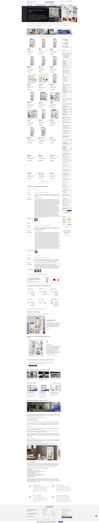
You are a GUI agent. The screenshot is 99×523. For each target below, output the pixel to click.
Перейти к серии (48, 329)
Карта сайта (63, 519)
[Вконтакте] (62, 511)
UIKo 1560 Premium (42, 433)
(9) (59, 50)
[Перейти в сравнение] (65, 2)
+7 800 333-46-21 (32, 513)
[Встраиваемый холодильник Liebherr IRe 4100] (32, 43)
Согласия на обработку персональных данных (49, 522)
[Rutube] (66, 511)
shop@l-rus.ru (64, 513)
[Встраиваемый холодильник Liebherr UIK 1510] (32, 79)
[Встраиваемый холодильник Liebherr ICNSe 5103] (32, 168)
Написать (66, 235)
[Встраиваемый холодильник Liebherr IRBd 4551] (43, 132)
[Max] (64, 511)
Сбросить (64, 210)
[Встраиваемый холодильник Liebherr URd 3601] (55, 97)
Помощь (53, 513)
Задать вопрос (32, 365)
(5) (48, 50)
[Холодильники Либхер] (49, 2)
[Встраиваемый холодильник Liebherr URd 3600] (55, 132)
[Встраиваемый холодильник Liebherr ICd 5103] (32, 61)
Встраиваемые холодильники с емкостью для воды (64, 23)
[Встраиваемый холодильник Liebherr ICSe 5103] (55, 43)
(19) (36, 103)
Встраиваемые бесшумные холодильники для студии (34, 25)
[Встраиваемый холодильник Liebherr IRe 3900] (43, 97)
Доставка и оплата (45, 511)
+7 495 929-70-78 (32, 509)
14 (47, 183)
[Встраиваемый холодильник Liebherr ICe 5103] (55, 61)
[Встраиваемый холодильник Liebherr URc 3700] (32, 114)
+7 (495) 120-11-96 (67, 232)
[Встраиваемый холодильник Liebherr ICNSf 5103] (32, 97)
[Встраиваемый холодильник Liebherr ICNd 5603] (43, 150)
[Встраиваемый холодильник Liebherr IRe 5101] (43, 114)
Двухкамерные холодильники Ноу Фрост (42, 23)
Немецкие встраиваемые (52, 23)
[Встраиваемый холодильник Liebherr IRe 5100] (55, 79)
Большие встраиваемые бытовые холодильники (62, 25)
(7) (59, 85)
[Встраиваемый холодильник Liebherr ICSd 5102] (32, 150)
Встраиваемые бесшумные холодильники (48, 25)
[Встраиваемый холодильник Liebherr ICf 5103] (43, 43)
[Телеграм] (69, 511)
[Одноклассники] (67, 511)
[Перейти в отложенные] (62, 2)
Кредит (44, 513)
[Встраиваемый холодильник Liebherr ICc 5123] (55, 168)
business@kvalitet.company (66, 515)
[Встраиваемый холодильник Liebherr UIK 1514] (43, 79)
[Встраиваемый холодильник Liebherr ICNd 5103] (32, 132)
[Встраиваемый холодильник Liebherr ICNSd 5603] (55, 150)
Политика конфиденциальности (46, 519)
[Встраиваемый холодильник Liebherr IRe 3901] (55, 114)
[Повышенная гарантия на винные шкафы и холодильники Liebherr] (49, 32)
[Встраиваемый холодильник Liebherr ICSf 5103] (43, 61)
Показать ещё (44, 181)
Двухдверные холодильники (31, 23)
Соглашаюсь (60, 521)
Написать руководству (67, 517)
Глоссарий (53, 511)
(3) (48, 85)
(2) (48, 174)
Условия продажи (54, 519)
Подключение (44, 512)
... (45, 183)
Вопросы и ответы (54, 512)
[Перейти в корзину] (68, 2)
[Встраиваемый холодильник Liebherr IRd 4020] (43, 168)
